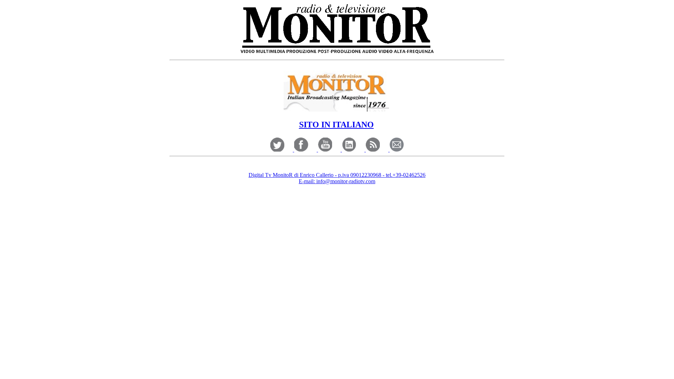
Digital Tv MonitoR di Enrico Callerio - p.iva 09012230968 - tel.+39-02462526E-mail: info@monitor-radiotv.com (337, 178)
